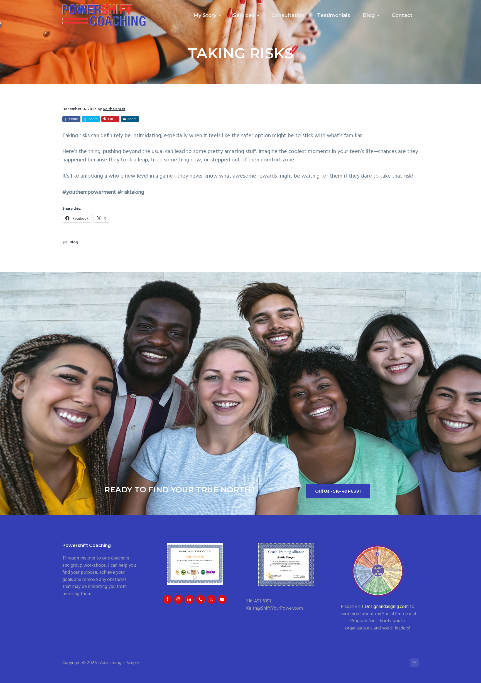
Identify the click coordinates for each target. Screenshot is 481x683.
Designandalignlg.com (387, 607)
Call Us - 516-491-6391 (338, 491)
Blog (74, 242)
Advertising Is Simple (119, 663)
